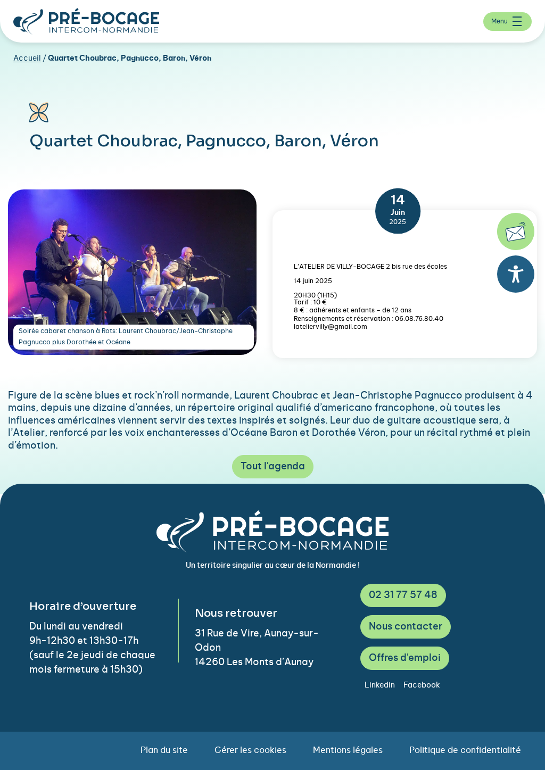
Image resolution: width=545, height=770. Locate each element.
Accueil (27, 58)
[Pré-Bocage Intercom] (86, 21)
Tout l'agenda (273, 466)
